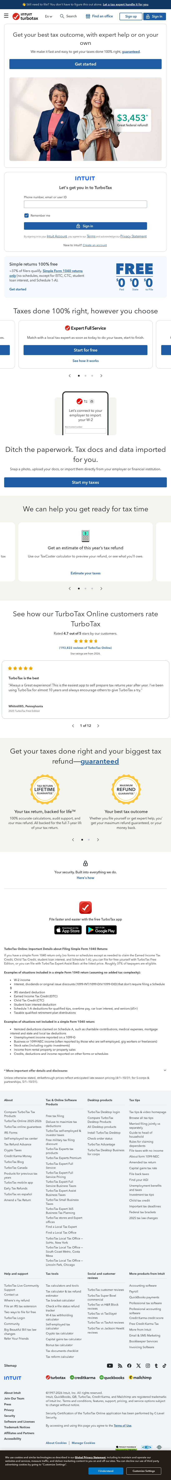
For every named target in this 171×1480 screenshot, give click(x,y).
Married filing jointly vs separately (144, 1124)
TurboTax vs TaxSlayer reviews (102, 1314)
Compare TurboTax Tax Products (19, 1112)
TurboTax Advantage (101, 1144)
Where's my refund (17, 1300)
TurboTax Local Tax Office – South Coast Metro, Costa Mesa (64, 1248)
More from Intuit (140, 1329)
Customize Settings (144, 1471)
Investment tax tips (141, 1194)
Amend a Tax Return (17, 1200)
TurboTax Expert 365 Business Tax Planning (60, 1209)
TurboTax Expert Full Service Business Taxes (61, 1182)
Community (12, 1324)
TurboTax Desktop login (104, 1112)
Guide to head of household (140, 1133)
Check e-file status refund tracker (62, 1307)
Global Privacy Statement (90, 1457)
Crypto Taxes (12, 1150)
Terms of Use (122, 1425)
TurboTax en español (18, 1194)
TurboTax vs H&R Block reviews (103, 1305)
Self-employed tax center (21, 1138)
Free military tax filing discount (60, 1140)
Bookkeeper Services (143, 1341)
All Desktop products (102, 1127)
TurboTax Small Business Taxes (62, 1200)
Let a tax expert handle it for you (125, 4)
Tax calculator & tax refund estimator (63, 1292)
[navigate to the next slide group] (101, 375)
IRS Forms (10, 1133)
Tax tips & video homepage (147, 1112)
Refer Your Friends (16, 1338)
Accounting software (143, 1285)
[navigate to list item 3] (92, 376)
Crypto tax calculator (59, 1333)
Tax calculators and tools (62, 1285)
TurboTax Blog (14, 1162)
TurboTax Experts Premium (63, 1158)
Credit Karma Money (18, 1156)
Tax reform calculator (60, 1357)
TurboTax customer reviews (106, 1290)
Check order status (100, 1138)
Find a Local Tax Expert (61, 1227)
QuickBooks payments (144, 1297)
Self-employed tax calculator (58, 1325)
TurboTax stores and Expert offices (64, 1218)
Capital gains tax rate (143, 1168)
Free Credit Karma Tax (144, 1324)
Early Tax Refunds (15, 1188)
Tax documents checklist (62, 1351)
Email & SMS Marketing (144, 1335)
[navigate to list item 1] (79, 376)
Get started (17, 289)
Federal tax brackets (142, 1212)
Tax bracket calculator (60, 1300)
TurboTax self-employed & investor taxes (63, 1131)
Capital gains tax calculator (64, 1339)
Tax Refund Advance (17, 1144)
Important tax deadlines (145, 1206)
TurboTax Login (14, 1318)
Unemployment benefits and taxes (145, 1186)
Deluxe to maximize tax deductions (61, 1122)
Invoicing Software (141, 1347)
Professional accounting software (145, 1309)
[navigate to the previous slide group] (69, 375)
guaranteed (131, 52)
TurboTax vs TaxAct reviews (106, 1322)
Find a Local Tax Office (61, 1232)
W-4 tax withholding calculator (59, 1316)
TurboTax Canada (15, 1168)
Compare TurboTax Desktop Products (100, 1118)
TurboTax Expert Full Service (59, 1164)
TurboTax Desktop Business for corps (106, 1150)
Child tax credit (139, 1200)
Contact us (11, 1294)
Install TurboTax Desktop (104, 1133)
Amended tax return (142, 1162)
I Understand (105, 1471)
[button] (49, 16)
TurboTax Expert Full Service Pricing (59, 1173)
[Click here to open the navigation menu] (6, 16)
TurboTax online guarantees (22, 1127)
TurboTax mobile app (18, 1182)
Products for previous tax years (20, 1174)
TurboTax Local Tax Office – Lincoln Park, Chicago (64, 1261)
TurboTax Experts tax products (59, 1149)
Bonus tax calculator (59, 1345)
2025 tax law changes (143, 1218)
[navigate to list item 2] (85, 376)
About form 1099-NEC (144, 1156)
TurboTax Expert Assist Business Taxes (61, 1191)
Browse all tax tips (141, 1118)
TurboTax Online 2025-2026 (22, 1121)
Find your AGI (138, 1180)
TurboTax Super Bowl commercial (102, 1296)
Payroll (133, 1291)
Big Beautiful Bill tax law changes (20, 1330)
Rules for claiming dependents (141, 1142)
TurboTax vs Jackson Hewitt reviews (106, 1329)
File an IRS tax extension (20, 1306)
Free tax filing (55, 1116)
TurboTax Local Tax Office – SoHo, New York (64, 1239)
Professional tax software (145, 1303)
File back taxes (139, 1174)
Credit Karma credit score (146, 1318)
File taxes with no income (146, 1150)
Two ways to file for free (20, 1312)
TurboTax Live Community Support (21, 1286)
